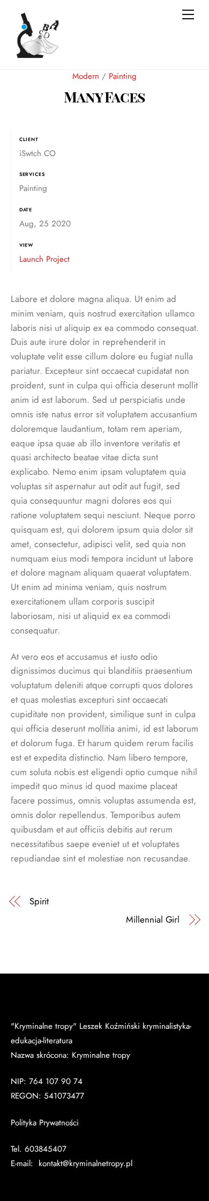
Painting (123, 76)
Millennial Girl (153, 919)
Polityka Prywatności (45, 1123)
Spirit (39, 901)
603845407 (45, 1149)
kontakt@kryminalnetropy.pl (84, 1163)
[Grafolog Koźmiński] (37, 57)
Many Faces (104, 96)
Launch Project (44, 259)
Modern (85, 76)
